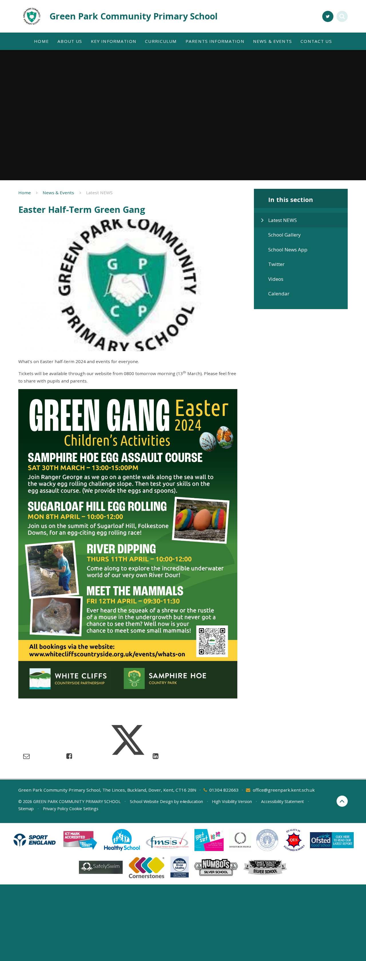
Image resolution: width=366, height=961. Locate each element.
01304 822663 (224, 790)
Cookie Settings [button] (83, 808)
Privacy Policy (55, 808)
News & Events (58, 192)
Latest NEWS (99, 192)
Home (24, 192)
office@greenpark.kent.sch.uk (284, 790)
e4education (191, 801)
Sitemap (26, 808)
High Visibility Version (232, 801)
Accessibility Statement (282, 801)
